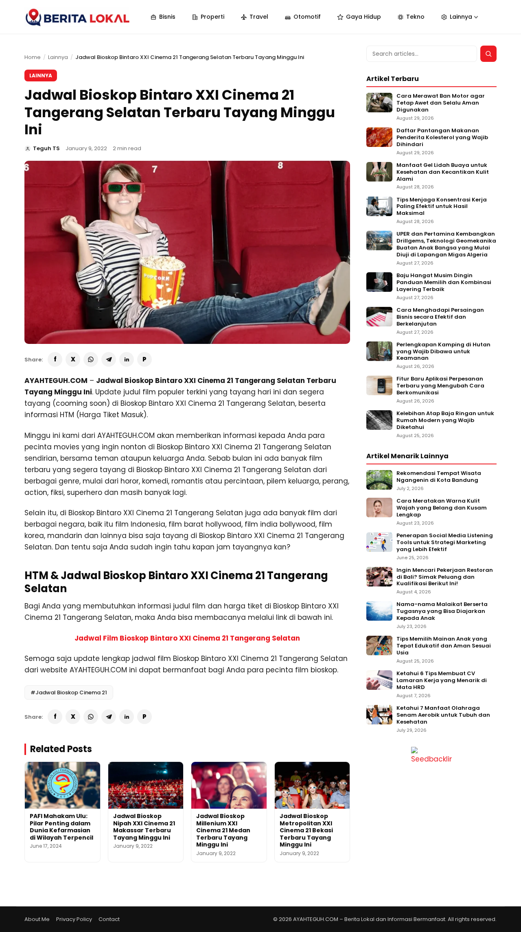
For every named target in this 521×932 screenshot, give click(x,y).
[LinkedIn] (126, 359)
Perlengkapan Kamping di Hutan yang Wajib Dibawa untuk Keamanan (443, 351)
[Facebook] (55, 359)
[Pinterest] (144, 359)
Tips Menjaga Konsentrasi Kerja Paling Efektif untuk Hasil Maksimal (441, 207)
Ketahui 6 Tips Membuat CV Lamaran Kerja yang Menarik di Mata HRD (441, 680)
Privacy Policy (74, 919)
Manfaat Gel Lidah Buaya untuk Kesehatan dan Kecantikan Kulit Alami (442, 172)
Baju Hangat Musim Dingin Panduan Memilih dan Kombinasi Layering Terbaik (443, 282)
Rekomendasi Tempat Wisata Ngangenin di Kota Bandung (438, 477)
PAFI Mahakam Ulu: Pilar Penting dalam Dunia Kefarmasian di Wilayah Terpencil (61, 827)
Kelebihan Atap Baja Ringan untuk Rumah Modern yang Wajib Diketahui (445, 420)
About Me (37, 919)
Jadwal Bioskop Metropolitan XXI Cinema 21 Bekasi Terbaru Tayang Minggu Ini (306, 830)
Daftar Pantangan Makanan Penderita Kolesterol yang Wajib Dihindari (442, 137)
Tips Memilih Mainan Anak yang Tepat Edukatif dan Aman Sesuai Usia (443, 646)
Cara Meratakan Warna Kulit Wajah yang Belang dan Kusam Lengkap (441, 508)
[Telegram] (108, 359)
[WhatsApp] (90, 359)
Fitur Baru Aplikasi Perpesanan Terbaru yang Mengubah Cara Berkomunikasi (440, 386)
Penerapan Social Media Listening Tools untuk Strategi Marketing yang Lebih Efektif (444, 542)
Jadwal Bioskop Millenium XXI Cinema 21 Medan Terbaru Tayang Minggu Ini (223, 830)
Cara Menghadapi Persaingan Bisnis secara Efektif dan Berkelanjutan (440, 317)
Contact (109, 919)
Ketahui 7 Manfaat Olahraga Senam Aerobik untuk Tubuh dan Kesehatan (443, 715)
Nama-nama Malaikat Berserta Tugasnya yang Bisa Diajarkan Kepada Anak (442, 611)
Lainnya (58, 57)
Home (32, 57)
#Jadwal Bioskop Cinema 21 (69, 692)
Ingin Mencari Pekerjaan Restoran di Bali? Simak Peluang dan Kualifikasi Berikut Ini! (444, 577)
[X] (73, 359)
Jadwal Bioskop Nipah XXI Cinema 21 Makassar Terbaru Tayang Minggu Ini (144, 827)
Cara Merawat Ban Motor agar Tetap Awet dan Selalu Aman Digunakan (440, 103)
